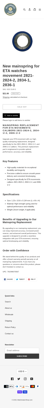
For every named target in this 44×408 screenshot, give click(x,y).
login (10, 120)
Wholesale (9, 314)
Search (8, 302)
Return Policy (10, 327)
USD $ (21, 371)
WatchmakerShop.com (24, 400)
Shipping (6, 97)
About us (8, 308)
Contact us (9, 334)
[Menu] (39, 9)
